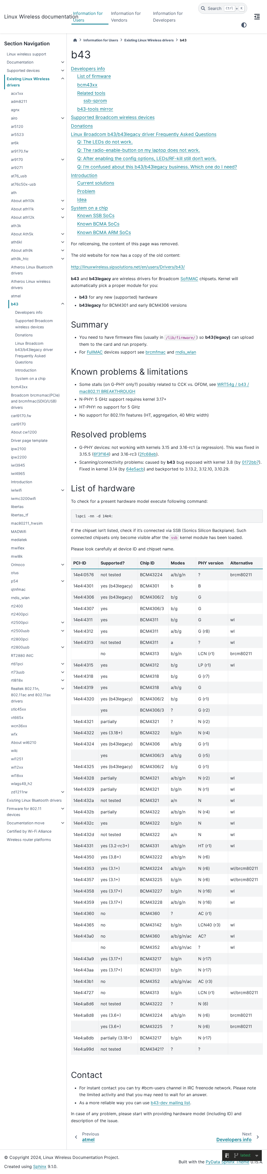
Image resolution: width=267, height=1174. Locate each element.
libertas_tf (19, 515)
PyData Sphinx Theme (227, 1161)
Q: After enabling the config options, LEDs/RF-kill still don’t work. (146, 158)
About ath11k (22, 209)
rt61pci (17, 664)
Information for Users (88, 17)
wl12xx (17, 767)
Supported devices (23, 70)
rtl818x (17, 680)
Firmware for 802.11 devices (24, 811)
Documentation (20, 62)
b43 (14, 304)
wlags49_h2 (21, 783)
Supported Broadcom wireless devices (34, 323)
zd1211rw (19, 792)
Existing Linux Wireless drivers (28, 82)
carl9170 (18, 424)
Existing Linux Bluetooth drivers (34, 800)
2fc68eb (147, 454)
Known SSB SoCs (95, 215)
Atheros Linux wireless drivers (31, 284)
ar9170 (17, 159)
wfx (14, 734)
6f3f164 (101, 454)
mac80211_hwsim (27, 523)
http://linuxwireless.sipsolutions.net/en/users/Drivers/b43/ (128, 266)
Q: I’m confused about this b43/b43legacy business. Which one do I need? (157, 166)
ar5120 (17, 126)
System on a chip (30, 378)
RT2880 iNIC (22, 655)
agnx (15, 110)
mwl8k (17, 556)
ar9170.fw (19, 151)
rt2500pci (19, 622)
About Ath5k (22, 234)
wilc (14, 750)
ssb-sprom (95, 100)
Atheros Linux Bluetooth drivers (32, 270)
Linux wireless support (26, 54)
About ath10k (22, 200)
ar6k (15, 143)
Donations (24, 335)
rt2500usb (20, 631)
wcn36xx (19, 726)
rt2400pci (19, 614)
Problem (86, 191)
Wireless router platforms (29, 839)
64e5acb (135, 469)
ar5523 (17, 134)
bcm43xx (19, 387)
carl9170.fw (21, 415)
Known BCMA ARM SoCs (104, 232)
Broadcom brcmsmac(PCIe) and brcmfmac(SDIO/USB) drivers (35, 401)
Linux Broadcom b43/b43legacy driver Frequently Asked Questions (34, 352)
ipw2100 (18, 449)
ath (14, 192)
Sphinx (39, 1166)
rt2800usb (20, 647)
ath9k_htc (20, 258)
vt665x (17, 717)
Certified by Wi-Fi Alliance (29, 831)
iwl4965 (18, 473)
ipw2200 (19, 457)
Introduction (25, 370)
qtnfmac (18, 589)
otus (15, 572)
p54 (14, 581)
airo (14, 118)
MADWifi (18, 531)
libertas (17, 506)
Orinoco (18, 564)
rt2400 (17, 606)
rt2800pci (19, 639)
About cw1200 (24, 432)
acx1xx (17, 93)
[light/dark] (244, 25)
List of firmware (94, 76)
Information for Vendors (126, 17)
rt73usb (18, 672)
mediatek (19, 539)
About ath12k (22, 217)
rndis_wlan (20, 597)
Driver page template (29, 440)
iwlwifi (16, 490)
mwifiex (18, 548)
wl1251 (17, 759)
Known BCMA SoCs (98, 224)
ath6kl (16, 242)
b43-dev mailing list (170, 1102)
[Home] (75, 40)
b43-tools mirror (95, 109)
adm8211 (19, 101)
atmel (16, 296)
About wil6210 (23, 742)
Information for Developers (168, 17)
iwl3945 (18, 465)
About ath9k (22, 250)
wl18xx (17, 775)
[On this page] (257, 16)
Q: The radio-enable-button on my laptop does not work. (138, 150)
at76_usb (19, 176)
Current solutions (95, 183)
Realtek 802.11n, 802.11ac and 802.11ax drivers (31, 694)
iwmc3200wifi (23, 498)
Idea (82, 199)
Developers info (29, 312)
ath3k (16, 225)
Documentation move (25, 823)
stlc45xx (18, 709)
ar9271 (17, 167)
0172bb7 (250, 462)
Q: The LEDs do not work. (105, 142)
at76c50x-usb (23, 184)
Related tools (91, 93)
